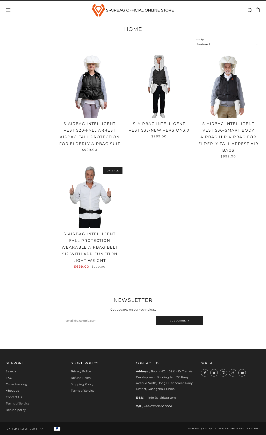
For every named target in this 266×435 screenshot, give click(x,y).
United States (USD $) (23, 429)
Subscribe (178, 320)
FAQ (9, 378)
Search (11, 371)
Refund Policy (81, 378)
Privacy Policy (81, 371)
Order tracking (16, 384)
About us (12, 390)
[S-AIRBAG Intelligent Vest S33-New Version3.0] (159, 86)
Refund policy (16, 410)
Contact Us (14, 397)
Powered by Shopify (200, 428)
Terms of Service (17, 403)
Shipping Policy (82, 384)
